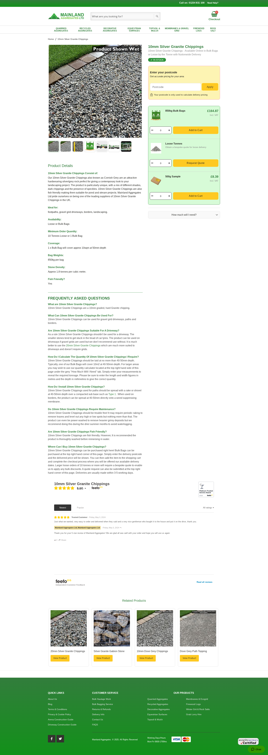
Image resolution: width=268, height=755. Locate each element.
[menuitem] (61, 29)
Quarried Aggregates (157, 699)
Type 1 (112, 394)
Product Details (60, 166)
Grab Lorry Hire (193, 714)
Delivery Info (98, 714)
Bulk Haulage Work (101, 699)
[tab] (95, 165)
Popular (80, 507)
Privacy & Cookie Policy (59, 714)
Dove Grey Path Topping (193, 651)
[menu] (134, 29)
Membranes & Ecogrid (197, 699)
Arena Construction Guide (60, 719)
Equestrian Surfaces (157, 714)
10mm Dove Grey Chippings (152, 651)
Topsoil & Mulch (155, 719)
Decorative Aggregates (158, 709)
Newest (62, 507)
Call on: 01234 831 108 (191, 2)
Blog (50, 704)
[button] (50, 91)
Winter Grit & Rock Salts (198, 709)
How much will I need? (184, 214)
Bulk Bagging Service (102, 704)
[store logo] (66, 16)
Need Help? (212, 3)
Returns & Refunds (101, 709)
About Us (52, 699)
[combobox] (125, 16)
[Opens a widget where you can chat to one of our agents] (256, 749)
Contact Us (97, 719)
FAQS (95, 724)
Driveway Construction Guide (62, 724)
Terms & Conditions (57, 709)
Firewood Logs (193, 704)
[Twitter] (60, 738)
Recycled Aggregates (157, 704)
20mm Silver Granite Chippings (83, 345)
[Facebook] (51, 738)
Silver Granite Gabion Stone (109, 651)
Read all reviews (204, 582)
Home (51, 39)
